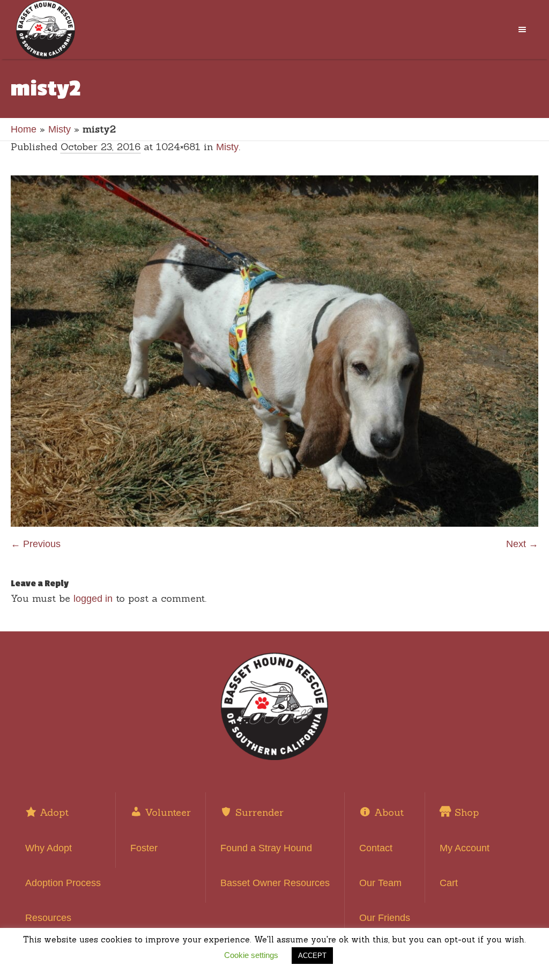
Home (23, 129)
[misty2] (274, 350)
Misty (59, 129)
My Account (464, 848)
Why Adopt (48, 848)
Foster (144, 848)
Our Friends (384, 917)
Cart (449, 883)
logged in (93, 598)
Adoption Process (63, 883)
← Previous (36, 544)
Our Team (380, 883)
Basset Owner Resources (275, 883)
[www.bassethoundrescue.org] (274, 706)
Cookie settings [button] (251, 955)
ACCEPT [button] (312, 956)
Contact (375, 848)
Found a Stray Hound (266, 848)
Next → (522, 544)
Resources (48, 917)
